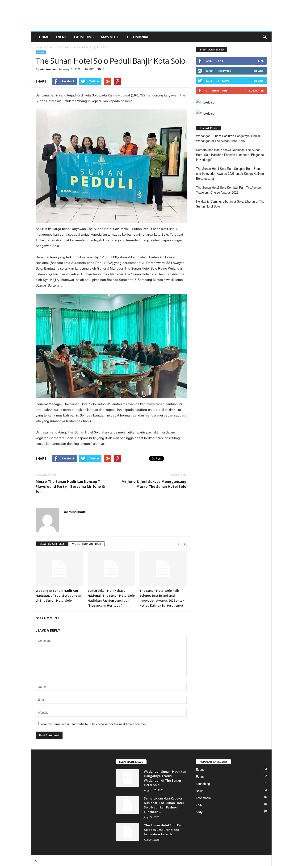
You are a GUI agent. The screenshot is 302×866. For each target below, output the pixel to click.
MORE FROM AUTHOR (86, 543)
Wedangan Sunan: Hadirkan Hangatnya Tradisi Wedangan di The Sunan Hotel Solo (58, 595)
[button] (264, 37)
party (199, 812)
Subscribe (256, 90)
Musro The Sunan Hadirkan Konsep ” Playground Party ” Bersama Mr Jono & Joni (70, 486)
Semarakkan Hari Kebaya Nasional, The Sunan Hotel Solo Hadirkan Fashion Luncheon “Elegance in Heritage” (230, 155)
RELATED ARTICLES (52, 543)
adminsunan (47, 69)
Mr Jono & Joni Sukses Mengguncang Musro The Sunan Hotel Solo (154, 484)
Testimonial (137, 37)
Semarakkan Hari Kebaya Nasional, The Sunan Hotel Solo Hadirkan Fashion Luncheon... (164, 805)
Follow (258, 70)
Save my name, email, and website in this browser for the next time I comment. (94, 724)
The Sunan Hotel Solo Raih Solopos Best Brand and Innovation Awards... (164, 829)
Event (61, 37)
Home (44, 37)
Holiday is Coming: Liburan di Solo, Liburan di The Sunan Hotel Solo (230, 204)
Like (261, 60)
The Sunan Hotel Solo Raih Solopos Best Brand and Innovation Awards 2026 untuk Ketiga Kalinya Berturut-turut (230, 173)
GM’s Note (110, 37)
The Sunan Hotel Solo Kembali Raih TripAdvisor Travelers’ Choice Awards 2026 (229, 190)
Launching (84, 37)
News (199, 791)
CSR (199, 805)
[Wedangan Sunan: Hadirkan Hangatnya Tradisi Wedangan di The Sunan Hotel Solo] (59, 568)
